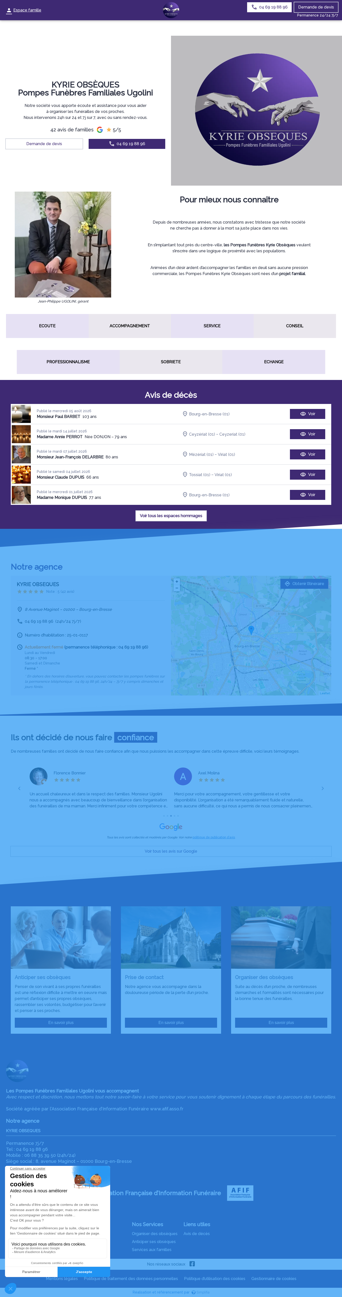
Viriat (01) (226, 454)
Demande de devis (316, 7)
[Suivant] (322, 788)
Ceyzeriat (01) (232, 434)
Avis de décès (197, 1233)
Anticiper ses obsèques (154, 1241)
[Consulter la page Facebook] (192, 1264)
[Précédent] (20, 788)
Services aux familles (152, 1249)
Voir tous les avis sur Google (171, 851)
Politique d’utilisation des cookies (214, 1278)
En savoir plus (61, 1022)
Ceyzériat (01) (202, 434)
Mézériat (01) (201, 454)
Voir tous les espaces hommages (171, 515)
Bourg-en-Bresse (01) (209, 413)
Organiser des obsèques (155, 1233)
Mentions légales (62, 1278)
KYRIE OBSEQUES (23, 1130)
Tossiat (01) (199, 474)
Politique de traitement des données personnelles (131, 1278)
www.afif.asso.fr (167, 1108)
